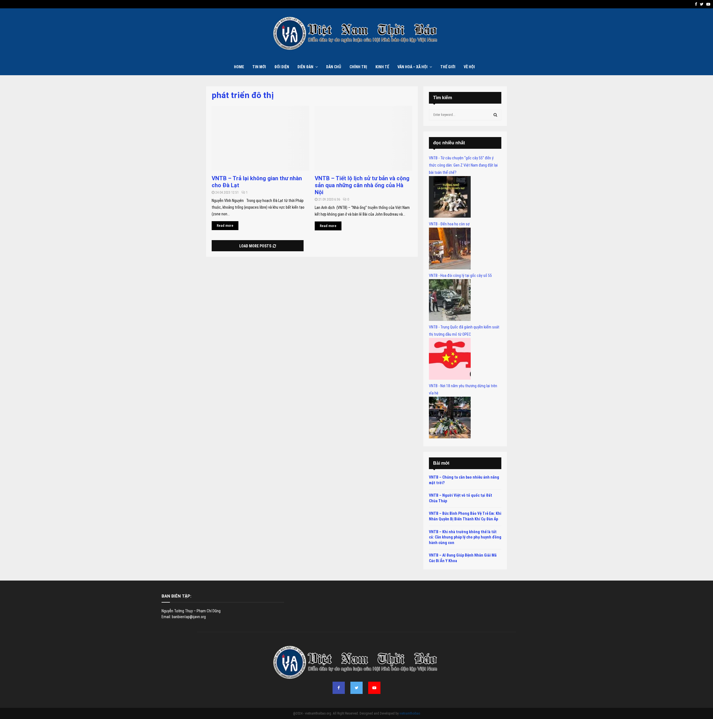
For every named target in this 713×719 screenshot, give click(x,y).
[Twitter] (356, 688)
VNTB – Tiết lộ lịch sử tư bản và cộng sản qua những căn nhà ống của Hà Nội (362, 185)
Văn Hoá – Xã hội (412, 67)
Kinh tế (382, 67)
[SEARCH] (495, 114)
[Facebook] (339, 688)
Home (239, 67)
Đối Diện (281, 67)
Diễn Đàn (305, 67)
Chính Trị (358, 67)
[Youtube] (374, 688)
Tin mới (259, 67)
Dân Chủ (333, 67)
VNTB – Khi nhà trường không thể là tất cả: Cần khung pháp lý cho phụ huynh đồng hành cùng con (465, 537)
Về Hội (469, 67)
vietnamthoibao (409, 713)
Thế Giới (447, 67)
